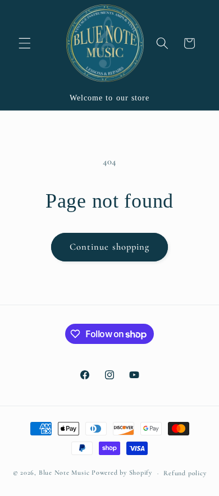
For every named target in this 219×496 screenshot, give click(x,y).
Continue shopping (110, 246)
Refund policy (184, 473)
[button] (24, 43)
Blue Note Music (64, 473)
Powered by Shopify (122, 473)
